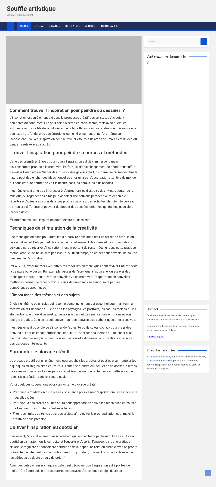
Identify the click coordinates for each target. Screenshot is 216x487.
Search (204, 41)
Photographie (109, 26)
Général (39, 26)
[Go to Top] (208, 473)
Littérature (72, 26)
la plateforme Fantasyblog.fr (161, 360)
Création (54, 26)
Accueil (24, 26)
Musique (90, 26)
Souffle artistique (31, 8)
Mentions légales (155, 336)
